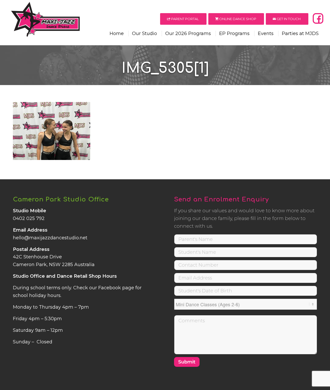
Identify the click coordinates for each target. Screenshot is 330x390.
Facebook (109, 288)
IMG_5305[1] (165, 68)
